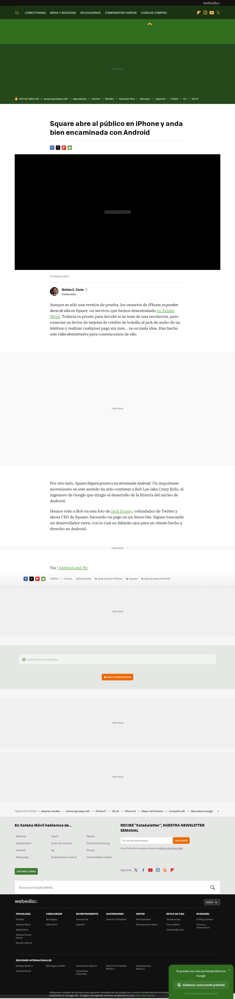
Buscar (212, 887)
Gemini (96, 98)
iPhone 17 (101, 811)
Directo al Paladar (116, 919)
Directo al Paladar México (116, 967)
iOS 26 (116, 811)
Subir (209, 902)
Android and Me (73, 567)
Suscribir (181, 840)
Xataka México (24, 965)
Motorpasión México (143, 967)
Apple (54, 836)
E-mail (70, 147)
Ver (119, 677)
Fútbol (174, 98)
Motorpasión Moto (147, 924)
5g (52, 850)
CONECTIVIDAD (35, 12)
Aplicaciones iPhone (110, 578)
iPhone (90, 850)
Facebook (52, 147)
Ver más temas (26, 871)
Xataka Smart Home (23, 936)
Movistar (145, 98)
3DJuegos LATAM (55, 965)
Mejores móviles (51, 811)
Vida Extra (51, 924)
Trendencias (173, 919)
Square (133, 578)
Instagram (205, 12)
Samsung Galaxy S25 (78, 811)
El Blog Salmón (204, 919)
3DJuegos (51, 919)
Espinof (80, 924)
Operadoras (79, 98)
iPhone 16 (130, 811)
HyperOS (160, 98)
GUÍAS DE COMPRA (154, 12)
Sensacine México (86, 965)
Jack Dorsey (121, 511)
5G (184, 98)
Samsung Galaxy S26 (56, 98)
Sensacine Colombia (82, 972)
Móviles (109, 98)
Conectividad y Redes (99, 857)
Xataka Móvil (23, 924)
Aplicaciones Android (157, 578)
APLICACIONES (90, 12)
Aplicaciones (83, 578)
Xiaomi (90, 836)
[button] (74, 289)
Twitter (218, 12)
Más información (145, 995)
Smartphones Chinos (64, 857)
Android (21, 850)
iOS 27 (195, 98)
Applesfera (22, 929)
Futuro (68, 578)
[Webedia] (211, 3)
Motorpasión (143, 919)
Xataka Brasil (23, 971)
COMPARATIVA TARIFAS (121, 12)
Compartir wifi (177, 811)
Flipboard (199, 12)
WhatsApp (22, 857)
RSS (165, 869)
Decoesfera (173, 924)
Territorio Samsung (98, 843)
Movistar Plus (127, 98)
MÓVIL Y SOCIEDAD (63, 12)
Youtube (211, 12)
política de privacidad (170, 848)
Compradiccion (175, 929)
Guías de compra (61, 843)
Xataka (20, 919)
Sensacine (82, 919)
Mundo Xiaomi (24, 942)
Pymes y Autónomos (203, 926)
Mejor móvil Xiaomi (153, 811)
